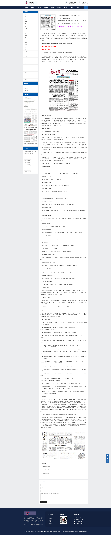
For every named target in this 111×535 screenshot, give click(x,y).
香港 (25, 63)
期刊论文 (52, 7)
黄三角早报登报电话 (28, 166)
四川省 (49, 11)
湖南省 (26, 54)
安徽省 (26, 37)
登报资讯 (33, 7)
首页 (42, 11)
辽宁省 (26, 56)
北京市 (26, 44)
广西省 (26, 72)
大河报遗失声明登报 (28, 151)
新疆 (25, 58)
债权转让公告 (34, 151)
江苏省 (26, 40)
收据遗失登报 (27, 153)
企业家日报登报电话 (28, 171)
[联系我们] (107, 458)
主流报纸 (59, 7)
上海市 (26, 51)
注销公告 (31, 153)
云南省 (26, 33)
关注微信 (80, 26)
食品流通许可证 (27, 169)
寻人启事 (26, 155)
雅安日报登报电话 (46, 473)
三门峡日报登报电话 (28, 158)
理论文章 (65, 7)
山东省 (26, 26)
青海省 (26, 77)
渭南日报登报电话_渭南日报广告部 (30, 143)
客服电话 (62, 26)
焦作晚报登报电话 (27, 164)
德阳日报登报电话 (46, 469)
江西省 (26, 65)
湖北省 (26, 21)
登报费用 (46, 7)
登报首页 (26, 7)
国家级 (26, 23)
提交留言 (43, 501)
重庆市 (26, 49)
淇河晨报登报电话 (27, 162)
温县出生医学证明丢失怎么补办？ (31, 111)
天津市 (26, 14)
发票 (33, 166)
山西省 (26, 30)
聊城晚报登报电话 (27, 160)
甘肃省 (26, 70)
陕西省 (26, 79)
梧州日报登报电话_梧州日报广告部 (30, 127)
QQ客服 (71, 26)
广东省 (26, 28)
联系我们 (78, 7)
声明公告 (39, 7)
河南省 (26, 16)
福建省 (26, 42)
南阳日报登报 (31, 155)
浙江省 (26, 47)
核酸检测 (33, 158)
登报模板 (72, 7)
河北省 (26, 19)
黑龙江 (26, 61)
